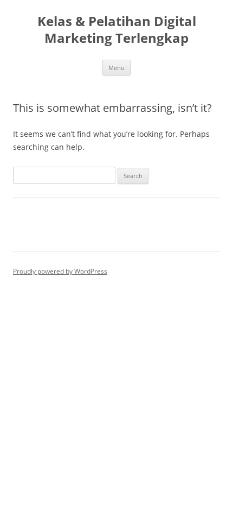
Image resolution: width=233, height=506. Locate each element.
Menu (116, 68)
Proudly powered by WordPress (60, 271)
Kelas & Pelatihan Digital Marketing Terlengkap (116, 30)
